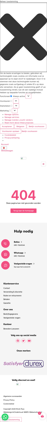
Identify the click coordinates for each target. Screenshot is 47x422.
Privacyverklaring (12, 138)
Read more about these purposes (19, 123)
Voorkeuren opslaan (10, 131)
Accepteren (7, 126)
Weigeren (20, 126)
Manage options (11, 114)
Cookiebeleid (10, 135)
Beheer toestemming (11, 419)
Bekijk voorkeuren (36, 126)
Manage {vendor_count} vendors (19, 120)
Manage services (12, 117)
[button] (23, 37)
